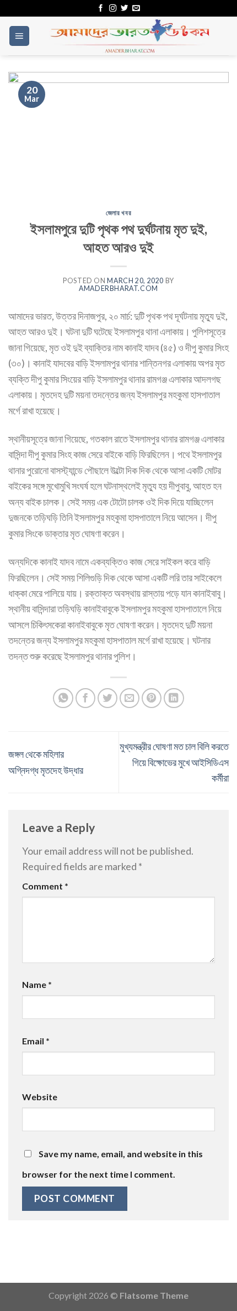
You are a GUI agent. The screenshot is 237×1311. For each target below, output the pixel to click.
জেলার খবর (118, 213)
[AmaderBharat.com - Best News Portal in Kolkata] (129, 36)
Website (39, 1096)
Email (36, 1041)
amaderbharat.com (118, 288)
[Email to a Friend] (130, 698)
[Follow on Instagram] (112, 8)
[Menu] (19, 36)
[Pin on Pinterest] (152, 698)
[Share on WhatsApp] (63, 698)
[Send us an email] (135, 8)
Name (37, 984)
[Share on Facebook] (86, 698)
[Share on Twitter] (108, 698)
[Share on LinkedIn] (174, 698)
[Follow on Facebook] (100, 8)
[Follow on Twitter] (124, 8)
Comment (45, 886)
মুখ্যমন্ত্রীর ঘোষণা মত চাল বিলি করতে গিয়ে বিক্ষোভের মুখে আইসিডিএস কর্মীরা (174, 762)
